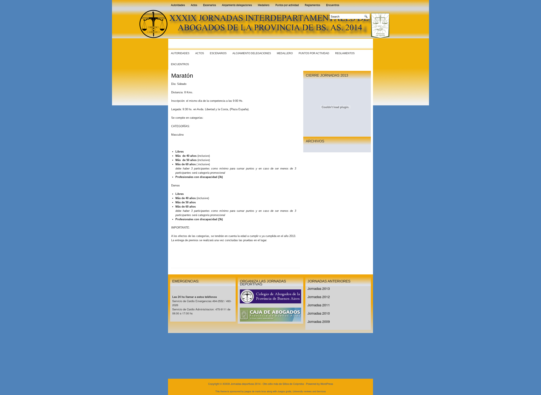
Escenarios (209, 5)
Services (321, 391)
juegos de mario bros (255, 391)
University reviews (302, 391)
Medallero (263, 5)
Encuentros (332, 5)
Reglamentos (312, 5)
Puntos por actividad (287, 5)
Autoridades (178, 5)
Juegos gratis (284, 391)
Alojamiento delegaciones (237, 5)
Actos (194, 5)
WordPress (326, 383)
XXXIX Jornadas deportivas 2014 (242, 383)
